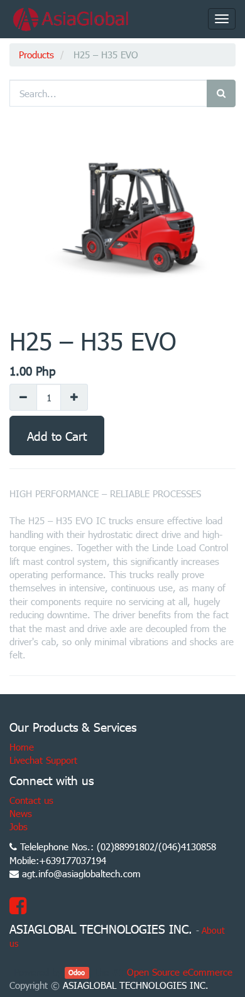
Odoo (76, 973)
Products (36, 54)
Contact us (31, 800)
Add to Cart (57, 435)
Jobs (18, 826)
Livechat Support (43, 760)
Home (21, 747)
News (20, 813)
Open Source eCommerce (179, 972)
